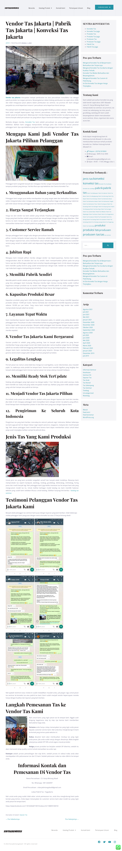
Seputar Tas (23, 815)
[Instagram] (114, 842)
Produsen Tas (92, 39)
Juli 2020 (86, 335)
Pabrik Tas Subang (91, 219)
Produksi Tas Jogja (93, 37)
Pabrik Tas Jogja (92, 47)
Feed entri (86, 412)
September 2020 (89, 330)
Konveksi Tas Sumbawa (105, 184)
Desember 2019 (88, 353)
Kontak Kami (60, 8)
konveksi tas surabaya (89, 188)
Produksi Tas (91, 34)
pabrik (99, 188)
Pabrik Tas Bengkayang (92, 196)
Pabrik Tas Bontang (103, 196)
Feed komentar (88, 415)
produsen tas (91, 234)
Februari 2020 (88, 348)
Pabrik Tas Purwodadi (100, 217)
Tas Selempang (88, 385)
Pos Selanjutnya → (72, 819)
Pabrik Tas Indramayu (92, 198)
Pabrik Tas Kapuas (102, 204)
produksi (100, 225)
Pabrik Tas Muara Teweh (95, 214)
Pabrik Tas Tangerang (108, 222)
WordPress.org (88, 417)
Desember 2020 (88, 322)
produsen (105, 230)
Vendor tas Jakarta (13, 98)
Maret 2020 (87, 346)
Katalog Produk (44, 8)
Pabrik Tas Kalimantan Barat (105, 198)
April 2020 (86, 343)
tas (102, 234)
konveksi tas (91, 183)
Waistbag (86, 396)
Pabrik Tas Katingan (93, 206)
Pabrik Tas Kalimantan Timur (90, 204)
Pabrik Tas (90, 44)
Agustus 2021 (88, 309)
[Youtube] (109, 842)
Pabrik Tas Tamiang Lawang (95, 222)
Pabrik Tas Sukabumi (101, 219)
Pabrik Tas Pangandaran (108, 214)
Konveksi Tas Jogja (93, 31)
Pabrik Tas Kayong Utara (104, 206)
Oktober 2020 (88, 327)
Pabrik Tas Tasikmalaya (88, 226)
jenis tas (88, 178)
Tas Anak (86, 380)
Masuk (85, 410)
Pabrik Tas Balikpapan (92, 193)
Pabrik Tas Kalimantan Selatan (90, 201)
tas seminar (108, 235)
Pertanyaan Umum (76, 8)
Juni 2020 (86, 338)
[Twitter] (104, 842)
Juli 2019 (86, 356)
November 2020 (88, 325)
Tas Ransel (87, 383)
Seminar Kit (87, 375)
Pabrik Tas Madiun (101, 211)
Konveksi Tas (30, 122)
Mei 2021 (86, 317)
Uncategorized (88, 393)
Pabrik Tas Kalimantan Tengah (105, 201)
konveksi (98, 178)
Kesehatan (87, 372)
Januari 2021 (87, 320)
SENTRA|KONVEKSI (12, 8)
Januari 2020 (87, 351)
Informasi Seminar (89, 370)
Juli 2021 (86, 312)
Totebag (86, 390)
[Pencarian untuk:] (98, 245)
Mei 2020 (86, 340)
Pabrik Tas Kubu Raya (95, 209)
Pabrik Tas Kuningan (106, 209)
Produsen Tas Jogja (93, 42)
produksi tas (91, 230)
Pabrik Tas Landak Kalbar (89, 211)
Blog (88, 8)
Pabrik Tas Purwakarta (88, 217)
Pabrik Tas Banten (102, 193)
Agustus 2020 (88, 333)
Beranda (32, 8)
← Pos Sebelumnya (13, 819)
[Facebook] (99, 842)
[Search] (107, 245)
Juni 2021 (86, 314)
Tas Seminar (87, 388)
